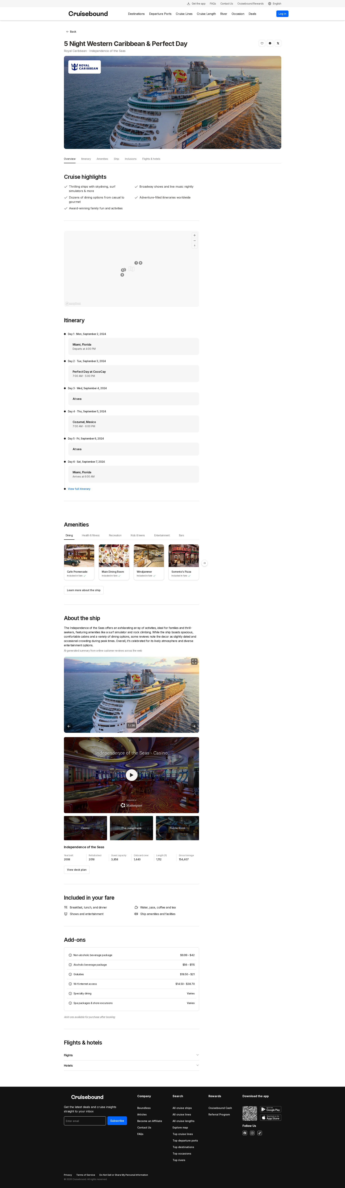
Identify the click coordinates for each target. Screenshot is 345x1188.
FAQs (140, 1134)
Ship (116, 158)
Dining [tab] (69, 535)
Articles (142, 1114)
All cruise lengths (184, 1121)
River (223, 14)
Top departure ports (185, 1140)
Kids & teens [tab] (138, 535)
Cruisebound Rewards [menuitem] (250, 3)
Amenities (102, 158)
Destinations (136, 14)
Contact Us (144, 1127)
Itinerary (86, 158)
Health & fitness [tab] (90, 535)
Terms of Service (85, 1175)
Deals (252, 14)
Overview (70, 158)
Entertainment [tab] (162, 535)
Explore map (180, 1127)
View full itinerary (79, 488)
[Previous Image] (69, 726)
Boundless (144, 1107)
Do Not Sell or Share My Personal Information (123, 1175)
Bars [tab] (181, 535)
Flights (68, 1055)
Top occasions (182, 1153)
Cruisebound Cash (220, 1107)
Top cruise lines (183, 1134)
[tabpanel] (131, 563)
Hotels (68, 1065)
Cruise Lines (184, 14)
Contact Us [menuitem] (226, 3)
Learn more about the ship (84, 590)
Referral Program (219, 1114)
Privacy (68, 1175)
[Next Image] (194, 726)
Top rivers (179, 1160)
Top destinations (183, 1147)
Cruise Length (206, 14)
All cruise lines (182, 1114)
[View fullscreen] (194, 661)
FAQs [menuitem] (213, 3)
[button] (262, 43)
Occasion (238, 14)
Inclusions (131, 158)
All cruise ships (182, 1107)
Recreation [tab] (115, 535)
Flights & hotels (151, 158)
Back (73, 31)
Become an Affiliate (149, 1121)
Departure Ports (160, 14)
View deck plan (77, 869)
